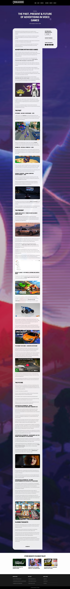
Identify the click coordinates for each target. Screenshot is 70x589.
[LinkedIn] (49, 44)
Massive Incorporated (34, 201)
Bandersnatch (34, 450)
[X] (47, 44)
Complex (35, 142)
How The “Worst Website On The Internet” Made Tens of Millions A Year (50, 568)
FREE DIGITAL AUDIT (31, 584)
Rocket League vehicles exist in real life (31, 277)
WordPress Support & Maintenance (19, 582)
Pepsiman (24, 115)
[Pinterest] (51, 44)
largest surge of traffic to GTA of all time (29, 244)
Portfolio (46, 582)
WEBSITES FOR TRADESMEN (17, 584)
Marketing (35, 11)
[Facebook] (46, 44)
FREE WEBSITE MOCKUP (32, 582)
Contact (45, 584)
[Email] (53, 44)
